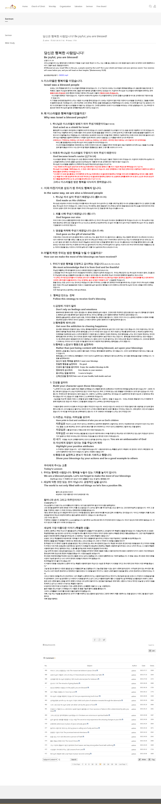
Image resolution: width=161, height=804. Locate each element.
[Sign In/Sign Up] (154, 6)
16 (116, 764)
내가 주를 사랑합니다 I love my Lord (62, 692)
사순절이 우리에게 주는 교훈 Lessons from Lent (66, 749)
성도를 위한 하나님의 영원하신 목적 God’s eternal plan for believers (73, 679)
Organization (65, 6)
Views (152, 666)
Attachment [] (49, 645)
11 (96, 764)
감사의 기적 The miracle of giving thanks (64, 683)
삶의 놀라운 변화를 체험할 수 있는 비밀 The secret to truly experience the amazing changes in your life (85, 720)
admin (47, 40)
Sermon (89, 6)
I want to (151, 645)
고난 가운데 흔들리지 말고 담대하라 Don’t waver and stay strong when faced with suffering (81, 745)
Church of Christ (38, 6)
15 (112, 764)
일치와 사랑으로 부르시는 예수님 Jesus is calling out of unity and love (74, 728)
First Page (76, 764)
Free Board (101, 6)
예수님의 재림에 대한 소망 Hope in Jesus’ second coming (70, 754)
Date (143, 666)
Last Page (122, 764)
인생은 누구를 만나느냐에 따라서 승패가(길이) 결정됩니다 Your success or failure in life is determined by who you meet (89, 710)
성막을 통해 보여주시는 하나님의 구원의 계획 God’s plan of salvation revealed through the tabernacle (85, 700)
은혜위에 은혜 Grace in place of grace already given (68, 724)
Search (73, 760)
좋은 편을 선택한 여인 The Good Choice (64, 741)
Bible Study (10, 43)
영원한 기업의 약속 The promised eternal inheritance (68, 732)
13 (104, 764)
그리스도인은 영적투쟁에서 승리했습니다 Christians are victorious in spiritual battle (79, 715)
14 (108, 764)
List (153, 651)
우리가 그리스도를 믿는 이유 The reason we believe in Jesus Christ (73, 671)
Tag (152, 760)
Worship (52, 6)
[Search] (150, 6)
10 (92, 764)
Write (144, 760)
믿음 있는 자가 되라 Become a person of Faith (66, 737)
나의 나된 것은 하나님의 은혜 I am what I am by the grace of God (72, 705)
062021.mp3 (63, 75)
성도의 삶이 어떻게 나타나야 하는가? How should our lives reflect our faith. (76, 675)
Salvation (78, 6)
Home (25, 6)
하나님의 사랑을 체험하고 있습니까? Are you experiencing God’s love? (74, 696)
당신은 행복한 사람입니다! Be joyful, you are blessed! (75, 36)
